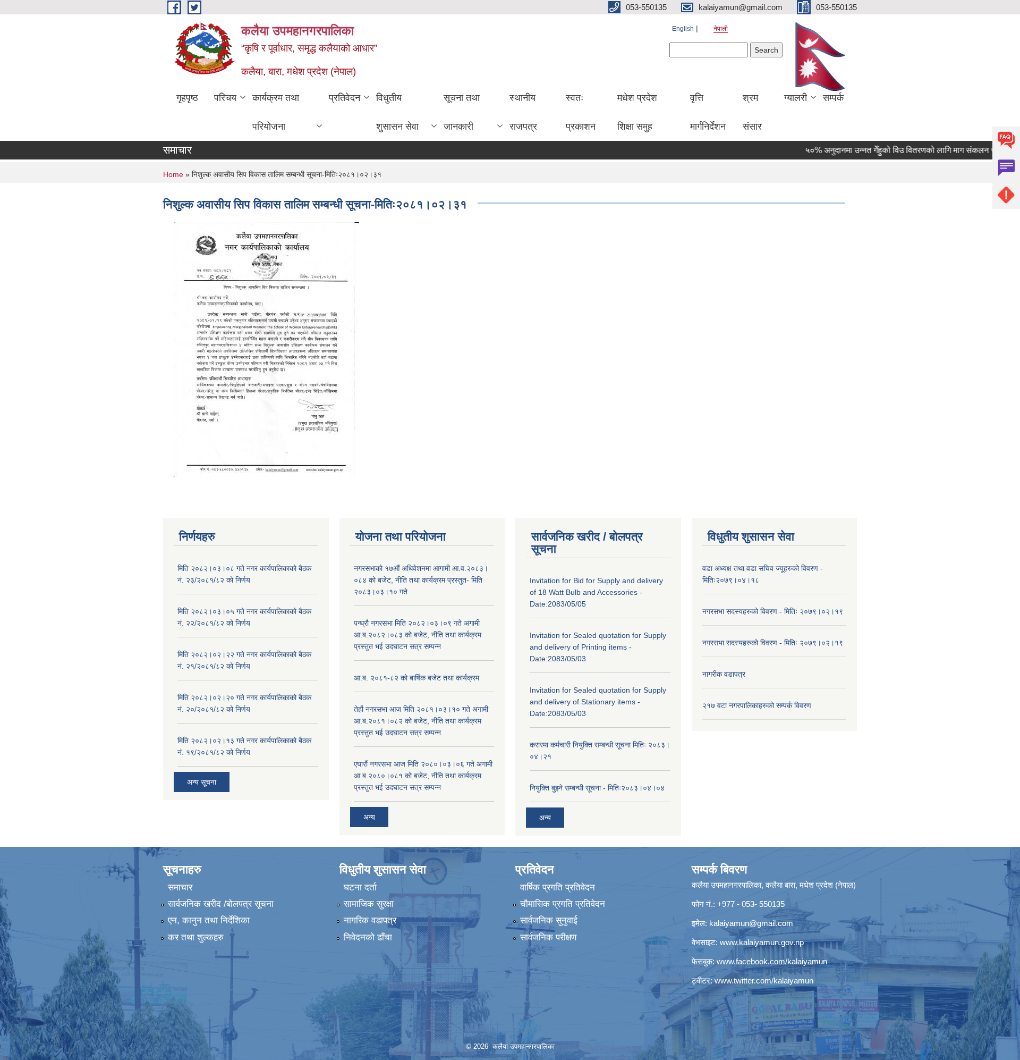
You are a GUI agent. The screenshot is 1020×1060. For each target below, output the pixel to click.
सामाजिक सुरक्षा (369, 904)
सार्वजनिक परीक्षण (548, 937)
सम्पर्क (833, 97)
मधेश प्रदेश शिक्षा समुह (637, 112)
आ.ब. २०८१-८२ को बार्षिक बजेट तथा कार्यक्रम (416, 678)
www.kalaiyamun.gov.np (762, 942)
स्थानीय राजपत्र (523, 112)
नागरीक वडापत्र (723, 674)
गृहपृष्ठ (187, 97)
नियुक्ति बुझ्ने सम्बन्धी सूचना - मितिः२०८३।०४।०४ (597, 788)
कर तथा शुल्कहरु (196, 937)
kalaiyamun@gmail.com (751, 923)
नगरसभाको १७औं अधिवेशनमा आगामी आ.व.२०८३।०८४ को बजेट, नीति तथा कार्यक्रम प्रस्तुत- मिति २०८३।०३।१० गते (421, 580)
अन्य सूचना (201, 782)
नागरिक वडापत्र (370, 920)
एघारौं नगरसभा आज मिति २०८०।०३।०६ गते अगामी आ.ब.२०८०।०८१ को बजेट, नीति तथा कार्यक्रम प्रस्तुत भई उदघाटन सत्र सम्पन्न (423, 776)
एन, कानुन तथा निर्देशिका (209, 920)
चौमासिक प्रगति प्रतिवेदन (562, 904)
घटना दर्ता (360, 887)
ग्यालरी (795, 97)
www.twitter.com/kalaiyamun (764, 980)
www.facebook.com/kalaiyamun (772, 961)
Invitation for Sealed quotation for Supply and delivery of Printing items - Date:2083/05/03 (598, 647)
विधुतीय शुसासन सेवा (397, 112)
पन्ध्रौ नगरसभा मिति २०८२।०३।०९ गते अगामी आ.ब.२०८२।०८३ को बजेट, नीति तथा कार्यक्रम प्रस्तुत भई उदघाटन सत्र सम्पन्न (417, 635)
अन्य (369, 817)
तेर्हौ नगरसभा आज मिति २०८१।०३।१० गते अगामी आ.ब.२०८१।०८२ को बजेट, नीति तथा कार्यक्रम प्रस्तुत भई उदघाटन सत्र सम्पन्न (421, 721)
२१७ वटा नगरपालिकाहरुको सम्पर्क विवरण (756, 705)
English (683, 28)
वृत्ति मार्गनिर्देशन (708, 112)
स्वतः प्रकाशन (581, 112)
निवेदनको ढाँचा (368, 937)
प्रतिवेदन (344, 97)
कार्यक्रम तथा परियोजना (275, 112)
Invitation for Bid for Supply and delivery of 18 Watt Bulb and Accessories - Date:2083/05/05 (596, 592)
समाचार (180, 887)
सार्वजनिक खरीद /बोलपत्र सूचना (221, 904)
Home (173, 174)
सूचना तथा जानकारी (462, 112)
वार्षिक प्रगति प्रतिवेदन (557, 887)
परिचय (225, 97)
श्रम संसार (752, 112)
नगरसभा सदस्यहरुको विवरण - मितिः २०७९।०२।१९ (772, 611)
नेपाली (720, 28)
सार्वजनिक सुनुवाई (548, 920)
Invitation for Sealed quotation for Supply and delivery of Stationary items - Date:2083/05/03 (598, 702)
